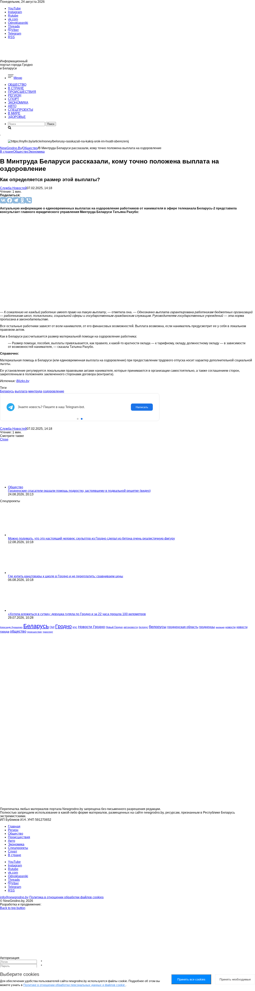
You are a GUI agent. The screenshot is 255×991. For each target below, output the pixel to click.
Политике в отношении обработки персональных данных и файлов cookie (74, 985)
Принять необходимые (235, 979)
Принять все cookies (191, 979)
